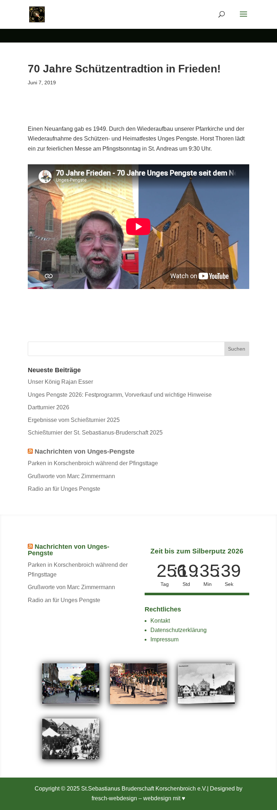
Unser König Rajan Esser (60, 382)
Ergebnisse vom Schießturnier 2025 (74, 420)
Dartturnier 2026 (48, 407)
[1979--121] (138, 702)
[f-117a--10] (71, 757)
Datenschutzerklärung (178, 630)
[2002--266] (71, 702)
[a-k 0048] (206, 702)
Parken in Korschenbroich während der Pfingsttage (93, 463)
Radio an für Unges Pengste (64, 489)
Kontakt (160, 621)
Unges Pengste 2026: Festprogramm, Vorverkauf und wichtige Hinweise (120, 395)
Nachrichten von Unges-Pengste (85, 451)
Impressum (164, 639)
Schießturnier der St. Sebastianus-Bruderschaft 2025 (95, 433)
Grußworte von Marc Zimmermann (71, 476)
